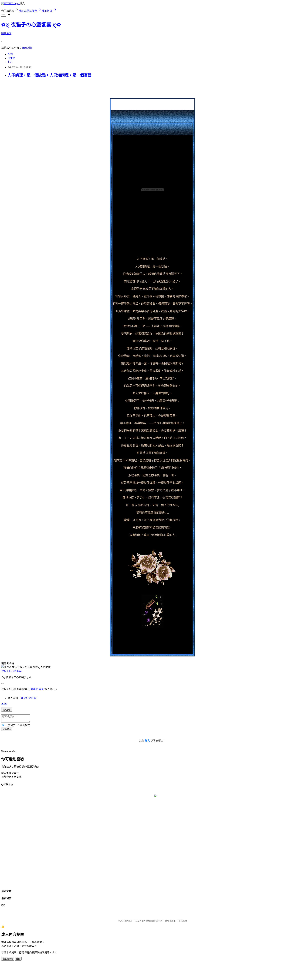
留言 (41, 689)
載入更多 (7, 710)
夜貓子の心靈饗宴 (11, 671)
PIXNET (128, 921)
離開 (18, 959)
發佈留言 (7, 729)
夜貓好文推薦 (28, 698)
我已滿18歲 (8, 959)
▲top (4, 703)
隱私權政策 (170, 921)
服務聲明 (183, 921)
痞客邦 (34, 689)
